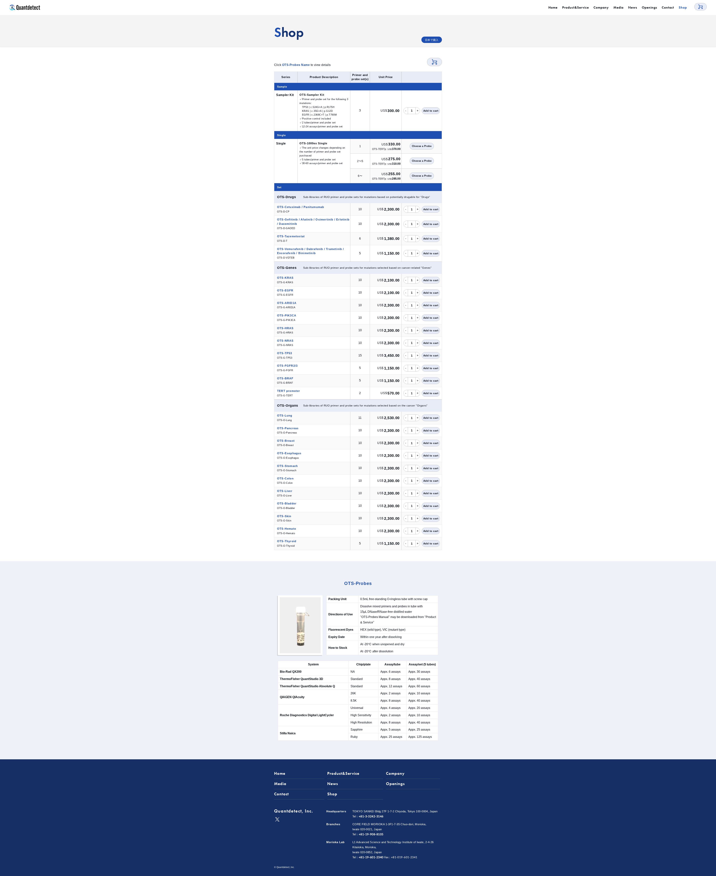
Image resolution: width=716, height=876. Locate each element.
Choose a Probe (422, 146)
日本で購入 (432, 39)
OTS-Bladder (286, 503)
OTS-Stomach (287, 465)
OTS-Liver (284, 491)
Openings (649, 7)
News (632, 7)
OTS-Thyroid (286, 541)
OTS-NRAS (285, 340)
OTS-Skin (284, 516)
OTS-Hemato (286, 528)
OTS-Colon (285, 478)
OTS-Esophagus (289, 453)
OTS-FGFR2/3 (287, 365)
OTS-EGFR (285, 290)
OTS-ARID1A (286, 303)
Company (601, 7)
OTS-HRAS (285, 328)
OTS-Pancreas (288, 428)
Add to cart (430, 110)
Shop (683, 7)
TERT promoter (288, 390)
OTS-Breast (286, 440)
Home (553, 7)
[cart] (700, 6)
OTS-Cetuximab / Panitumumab (300, 207)
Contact (668, 7)
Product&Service (575, 7)
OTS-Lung (284, 415)
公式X (277, 819)
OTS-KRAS (285, 277)
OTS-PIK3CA (286, 315)
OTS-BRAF (285, 378)
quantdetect (24, 7)
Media (618, 7)
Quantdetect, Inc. (293, 811)
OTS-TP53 (284, 353)
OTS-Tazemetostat (291, 236)
